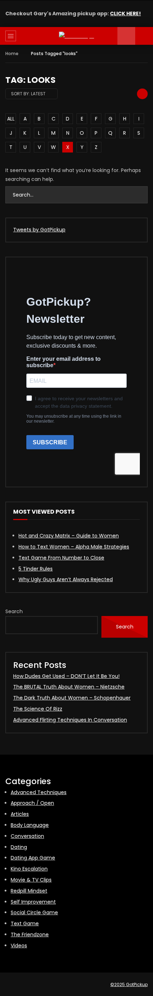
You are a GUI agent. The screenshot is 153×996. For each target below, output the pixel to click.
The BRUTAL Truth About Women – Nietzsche (69, 686)
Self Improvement (33, 901)
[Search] (144, 36)
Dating (19, 847)
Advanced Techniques (39, 792)
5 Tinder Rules (36, 568)
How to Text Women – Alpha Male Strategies (74, 546)
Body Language (30, 825)
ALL (11, 118)
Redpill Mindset (29, 890)
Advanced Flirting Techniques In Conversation (70, 719)
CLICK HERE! (125, 13)
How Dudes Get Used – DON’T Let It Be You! (66, 676)
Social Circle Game (34, 912)
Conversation (27, 836)
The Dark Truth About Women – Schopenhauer (72, 697)
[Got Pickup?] (76, 36)
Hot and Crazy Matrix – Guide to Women (69, 535)
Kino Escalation (29, 868)
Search (14, 611)
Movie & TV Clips (31, 879)
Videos (19, 945)
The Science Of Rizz (37, 708)
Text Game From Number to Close (61, 557)
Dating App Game (33, 857)
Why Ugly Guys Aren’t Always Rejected (66, 579)
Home (12, 53)
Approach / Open (32, 803)
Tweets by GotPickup (39, 229)
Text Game (25, 923)
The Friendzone (30, 934)
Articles (20, 814)
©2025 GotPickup (129, 984)
